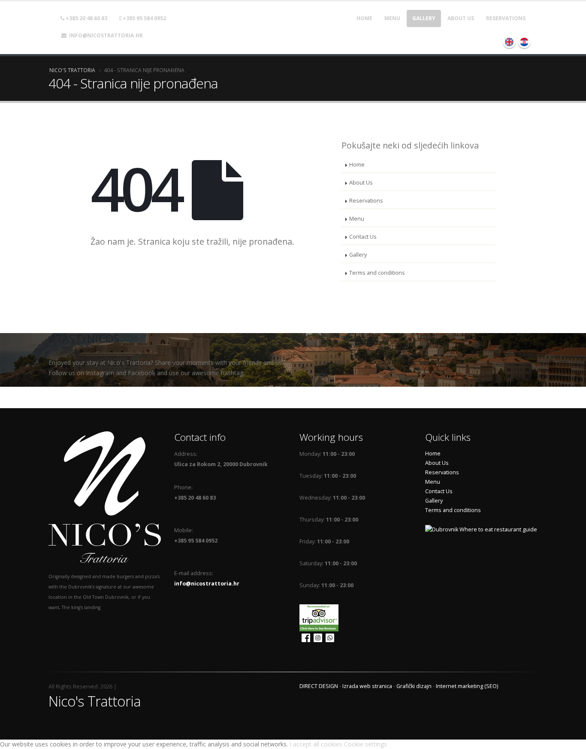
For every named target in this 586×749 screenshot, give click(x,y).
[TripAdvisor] (320, 616)
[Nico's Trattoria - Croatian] (524, 41)
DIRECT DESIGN (318, 686)
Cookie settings (365, 744)
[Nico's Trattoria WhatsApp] (328, 636)
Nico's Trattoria (72, 70)
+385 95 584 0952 (143, 18)
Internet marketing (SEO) (467, 686)
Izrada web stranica (367, 686)
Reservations (506, 18)
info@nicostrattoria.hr (104, 35)
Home (364, 18)
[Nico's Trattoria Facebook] (304, 636)
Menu (392, 18)
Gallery (423, 18)
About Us (460, 18)
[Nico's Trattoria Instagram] (316, 636)
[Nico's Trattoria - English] (509, 41)
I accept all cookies (316, 744)
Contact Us (363, 236)
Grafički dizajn (414, 686)
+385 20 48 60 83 (85, 18)
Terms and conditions (377, 272)
